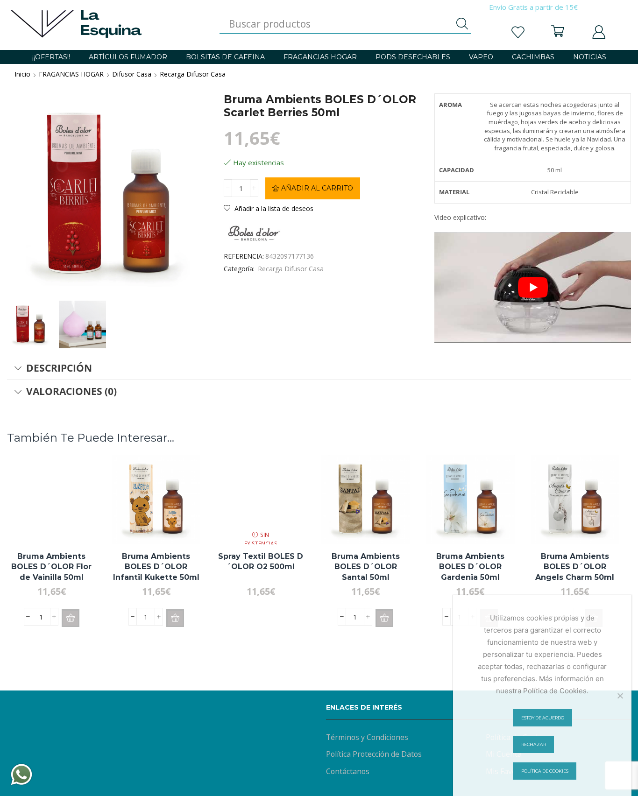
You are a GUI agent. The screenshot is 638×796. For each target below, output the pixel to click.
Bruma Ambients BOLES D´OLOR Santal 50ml (366, 567)
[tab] (319, 368)
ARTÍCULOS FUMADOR (128, 57)
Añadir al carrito (317, 188)
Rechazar (533, 744)
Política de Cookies (544, 771)
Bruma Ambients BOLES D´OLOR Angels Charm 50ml (574, 567)
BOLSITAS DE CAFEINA (225, 57)
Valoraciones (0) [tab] (71, 391)
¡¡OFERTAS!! (51, 57)
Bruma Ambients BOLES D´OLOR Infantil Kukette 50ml (156, 567)
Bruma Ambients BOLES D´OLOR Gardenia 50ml (470, 567)
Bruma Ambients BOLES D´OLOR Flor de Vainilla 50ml (51, 567)
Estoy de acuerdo (542, 717)
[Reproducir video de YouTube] (532, 287)
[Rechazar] (619, 695)
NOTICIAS (589, 57)
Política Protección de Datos (374, 754)
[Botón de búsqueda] (462, 23)
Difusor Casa (131, 74)
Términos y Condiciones (367, 737)
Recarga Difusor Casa (193, 74)
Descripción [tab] (59, 367)
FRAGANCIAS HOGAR (320, 57)
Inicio (22, 74)
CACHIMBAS (533, 57)
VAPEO (481, 57)
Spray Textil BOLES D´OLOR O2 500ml (260, 561)
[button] (70, 618)
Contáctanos (347, 771)
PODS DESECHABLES (413, 57)
